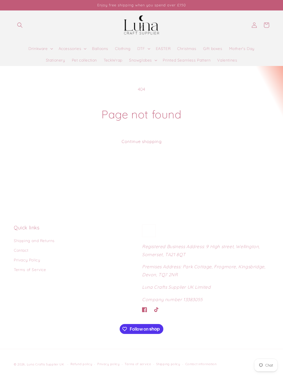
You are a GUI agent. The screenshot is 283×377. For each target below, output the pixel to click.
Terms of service (138, 364)
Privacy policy (108, 364)
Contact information (201, 364)
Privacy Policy (27, 259)
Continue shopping (142, 141)
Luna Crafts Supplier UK (46, 364)
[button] (20, 25)
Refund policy (81, 364)
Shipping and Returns (34, 240)
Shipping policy (168, 364)
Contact (21, 250)
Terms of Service (30, 269)
